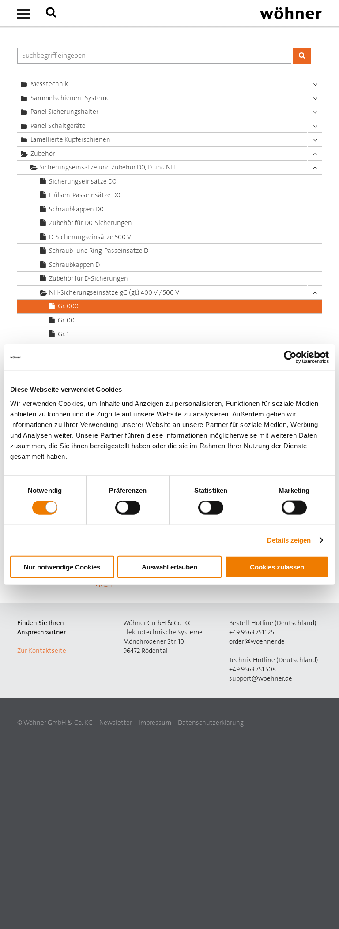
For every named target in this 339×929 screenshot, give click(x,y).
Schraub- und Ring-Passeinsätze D (98, 250)
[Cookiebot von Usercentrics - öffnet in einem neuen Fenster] (290, 357)
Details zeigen (289, 540)
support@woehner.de (260, 678)
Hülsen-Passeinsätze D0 (85, 195)
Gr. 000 (68, 306)
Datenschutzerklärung (211, 722)
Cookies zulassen (277, 566)
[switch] (129, 509)
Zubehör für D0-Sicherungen (90, 222)
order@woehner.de (257, 641)
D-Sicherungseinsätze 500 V (90, 236)
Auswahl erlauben (169, 566)
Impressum (155, 722)
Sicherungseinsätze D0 (83, 181)
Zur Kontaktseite (41, 650)
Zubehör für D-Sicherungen (88, 278)
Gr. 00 (66, 320)
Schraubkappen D (74, 264)
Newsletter (115, 722)
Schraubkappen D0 (76, 209)
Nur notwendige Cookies (62, 566)
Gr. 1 (63, 334)
